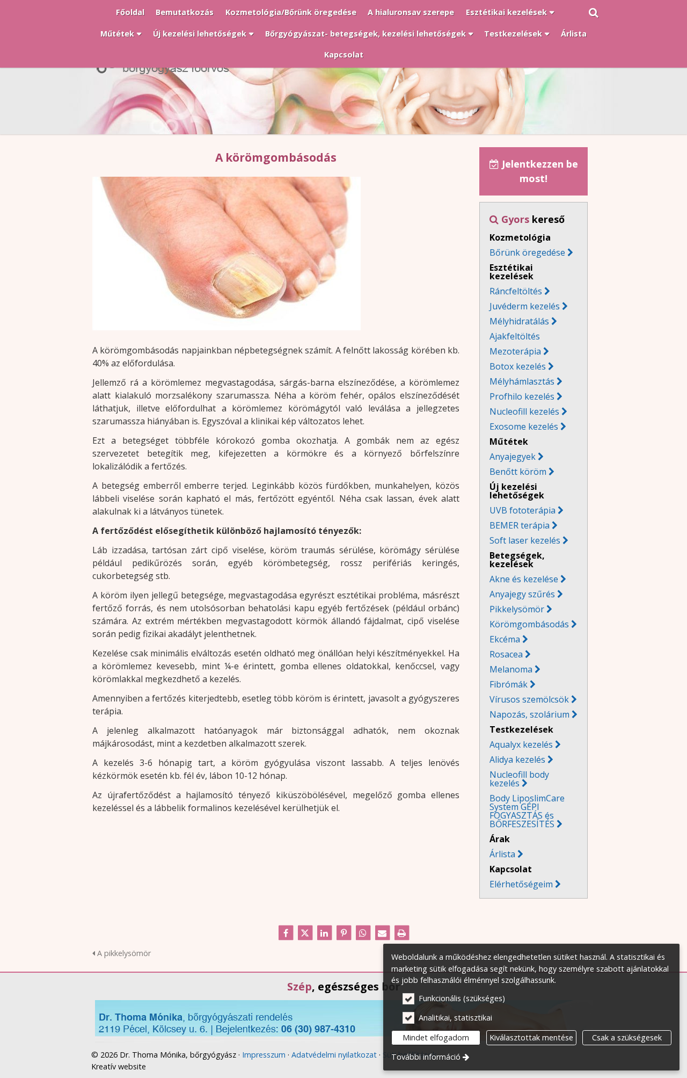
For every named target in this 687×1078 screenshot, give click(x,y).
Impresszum (264, 1055)
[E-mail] (382, 933)
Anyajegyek (512, 456)
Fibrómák (512, 684)
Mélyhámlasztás (521, 381)
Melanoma (510, 669)
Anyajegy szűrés (522, 594)
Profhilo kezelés (521, 396)
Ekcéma (504, 639)
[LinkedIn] (324, 933)
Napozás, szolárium (533, 714)
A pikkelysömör (123, 953)
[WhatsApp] (362, 933)
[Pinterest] (343, 933)
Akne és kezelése (523, 579)
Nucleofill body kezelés (519, 779)
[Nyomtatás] (401, 933)
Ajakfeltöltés (514, 336)
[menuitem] (593, 13)
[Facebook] (285, 933)
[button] (593, 13)
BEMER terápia (519, 525)
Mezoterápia (515, 351)
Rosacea (510, 654)
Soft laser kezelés (524, 540)
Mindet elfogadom (436, 1037)
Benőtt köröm (517, 471)
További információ (426, 1057)
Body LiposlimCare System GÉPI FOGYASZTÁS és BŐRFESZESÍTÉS (527, 811)
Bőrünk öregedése (527, 252)
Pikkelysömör (516, 609)
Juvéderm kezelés (524, 306)
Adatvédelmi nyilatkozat (334, 1055)
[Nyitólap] (343, 79)
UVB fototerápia (522, 510)
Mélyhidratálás (519, 321)
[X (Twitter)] (304, 933)
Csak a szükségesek (627, 1037)
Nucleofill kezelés (524, 411)
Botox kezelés (517, 366)
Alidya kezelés (517, 759)
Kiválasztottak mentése (531, 1037)
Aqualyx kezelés (521, 744)
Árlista (502, 854)
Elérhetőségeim (525, 884)
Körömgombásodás (529, 624)
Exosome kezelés (523, 426)
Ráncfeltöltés (515, 291)
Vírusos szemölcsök (529, 699)
